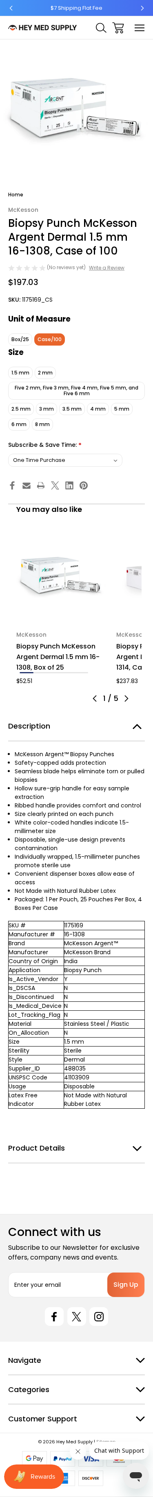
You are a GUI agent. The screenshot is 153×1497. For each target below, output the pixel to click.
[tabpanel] (61, 609)
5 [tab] (81, 672)
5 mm (121, 408)
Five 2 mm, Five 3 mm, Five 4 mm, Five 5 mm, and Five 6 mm (76, 390)
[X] (55, 485)
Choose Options (62, 612)
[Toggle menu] (140, 28)
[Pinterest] (84, 485)
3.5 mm (72, 408)
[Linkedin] (69, 485)
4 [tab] (68, 672)
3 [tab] (54, 672)
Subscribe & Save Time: (45, 445)
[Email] (26, 485)
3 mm (46, 408)
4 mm (98, 408)
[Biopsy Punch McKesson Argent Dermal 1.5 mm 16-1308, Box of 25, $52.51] (61, 578)
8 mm (42, 424)
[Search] (101, 28)
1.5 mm (20, 372)
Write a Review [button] (106, 267)
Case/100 (50, 339)
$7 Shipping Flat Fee (76, 8)
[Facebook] (12, 485)
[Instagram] (98, 1316)
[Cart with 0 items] (118, 27)
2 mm (45, 372)
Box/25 (20, 339)
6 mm (19, 424)
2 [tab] (40, 672)
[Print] (41, 485)
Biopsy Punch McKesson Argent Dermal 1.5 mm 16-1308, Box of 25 (58, 657)
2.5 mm (21, 408)
